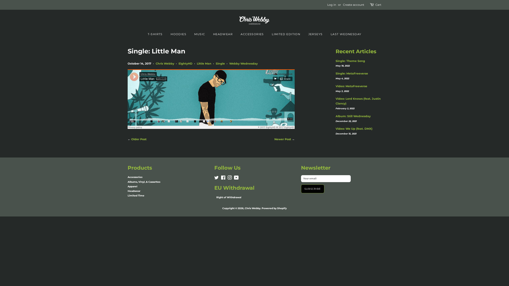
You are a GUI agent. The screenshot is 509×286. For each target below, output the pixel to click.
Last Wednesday (346, 34)
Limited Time (136, 195)
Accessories (252, 34)
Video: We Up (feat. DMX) (354, 128)
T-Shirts (155, 34)
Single (220, 63)
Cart (378, 5)
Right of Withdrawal (228, 197)
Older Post (139, 139)
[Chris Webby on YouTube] (236, 178)
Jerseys (315, 34)
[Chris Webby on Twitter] (216, 178)
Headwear (223, 34)
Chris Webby (165, 63)
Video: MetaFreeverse (351, 86)
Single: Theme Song (350, 61)
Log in (331, 5)
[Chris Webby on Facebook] (223, 178)
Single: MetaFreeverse (352, 73)
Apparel (132, 186)
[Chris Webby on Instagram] (229, 178)
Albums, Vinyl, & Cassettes (144, 181)
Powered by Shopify (274, 208)
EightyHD (185, 63)
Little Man (204, 63)
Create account (353, 5)
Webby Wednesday (243, 63)
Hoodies (178, 34)
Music (199, 34)
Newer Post (282, 139)
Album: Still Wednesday (353, 116)
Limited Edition (286, 34)
